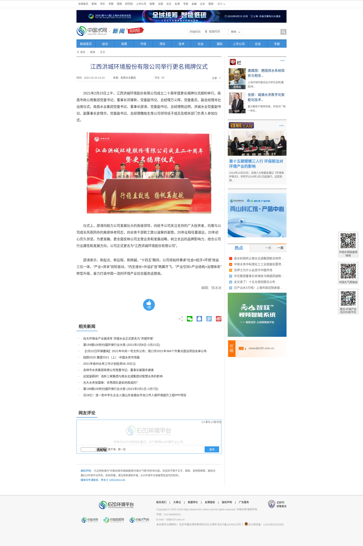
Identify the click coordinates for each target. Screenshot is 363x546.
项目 (162, 44)
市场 (143, 44)
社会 (201, 44)
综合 (105, 44)
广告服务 (244, 502)
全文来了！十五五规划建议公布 (254, 281)
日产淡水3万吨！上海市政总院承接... (258, 287)
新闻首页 (86, 44)
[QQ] (199, 317)
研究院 (129, 4)
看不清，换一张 (117, 449)
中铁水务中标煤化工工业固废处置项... (259, 264)
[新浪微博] (218, 317)
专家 (185, 4)
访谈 (258, 44)
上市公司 (141, 4)
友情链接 (210, 502)
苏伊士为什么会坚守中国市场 (253, 270)
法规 (160, 4)
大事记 (177, 502)
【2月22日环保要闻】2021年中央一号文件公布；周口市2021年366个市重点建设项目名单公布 (145, 351)
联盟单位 (193, 502)
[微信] (189, 317)
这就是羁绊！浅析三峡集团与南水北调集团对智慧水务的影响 (123, 376)
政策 (152, 4)
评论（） (160, 77)
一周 (280, 247)
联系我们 (161, 502)
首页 (82, 52)
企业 (202, 4)
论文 (168, 4)
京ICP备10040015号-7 (230, 524)
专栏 (102, 4)
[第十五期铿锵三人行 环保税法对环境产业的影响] (257, 132)
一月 (268, 247)
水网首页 (83, 4)
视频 (119, 4)
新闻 (94, 4)
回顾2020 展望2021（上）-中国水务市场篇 (111, 357)
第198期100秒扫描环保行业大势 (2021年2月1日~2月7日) (120, 389)
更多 (282, 60)
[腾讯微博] (209, 317)
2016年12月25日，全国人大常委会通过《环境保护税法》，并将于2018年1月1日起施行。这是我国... (256, 176)
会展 (194, 4)
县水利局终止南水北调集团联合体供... (259, 258)
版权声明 (227, 502)
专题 (110, 4)
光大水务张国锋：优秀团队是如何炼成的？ (111, 382)
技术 (181, 44)
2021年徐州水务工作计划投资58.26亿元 (109, 363)
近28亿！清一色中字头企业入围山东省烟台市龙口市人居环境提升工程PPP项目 (134, 395)
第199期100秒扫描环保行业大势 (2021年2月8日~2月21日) (121, 344)
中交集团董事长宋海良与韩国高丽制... (259, 276)
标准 (177, 4)
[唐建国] (237, 69)
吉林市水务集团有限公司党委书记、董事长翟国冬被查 (118, 370)
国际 (220, 44)
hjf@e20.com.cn (175, 519)
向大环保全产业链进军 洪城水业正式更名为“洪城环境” (118, 338)
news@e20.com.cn (261, 348)
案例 (210, 4)
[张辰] (237, 93)
